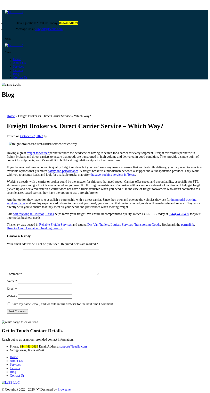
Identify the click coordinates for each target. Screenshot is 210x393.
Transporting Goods (147, 224)
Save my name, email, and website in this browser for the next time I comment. (63, 304)
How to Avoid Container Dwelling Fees (35, 228)
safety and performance (63, 171)
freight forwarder (38, 153)
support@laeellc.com (49, 29)
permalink (187, 224)
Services (18, 66)
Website (12, 296)
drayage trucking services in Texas (112, 174)
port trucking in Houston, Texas (33, 214)
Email (12, 288)
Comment (14, 274)
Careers (18, 70)
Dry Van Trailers (98, 224)
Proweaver (65, 389)
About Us (19, 63)
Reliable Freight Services (55, 224)
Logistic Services (122, 224)
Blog (16, 74)
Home (17, 59)
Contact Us (20, 77)
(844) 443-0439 (179, 214)
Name (12, 281)
